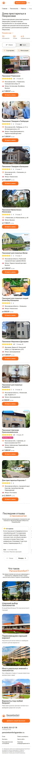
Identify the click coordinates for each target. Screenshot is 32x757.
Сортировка (10, 50)
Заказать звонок (21, 2)
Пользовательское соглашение (7, 742)
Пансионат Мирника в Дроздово (15, 341)
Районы (23, 8)
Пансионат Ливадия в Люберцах (15, 121)
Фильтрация (24, 50)
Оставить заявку (10, 95)
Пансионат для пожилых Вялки (14, 253)
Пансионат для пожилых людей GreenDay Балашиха (15, 299)
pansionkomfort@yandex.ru (13, 732)
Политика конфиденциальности (23, 742)
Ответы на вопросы (22, 736)
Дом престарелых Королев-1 (14, 480)
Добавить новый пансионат (16, 721)
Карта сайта (20, 739)
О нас (3, 736)
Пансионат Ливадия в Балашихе (15, 166)
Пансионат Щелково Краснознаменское (10, 431)
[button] (28, 65)
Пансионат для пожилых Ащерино (12, 386)
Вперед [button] (20, 558)
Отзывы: (20, 79)
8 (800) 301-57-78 (9, 727)
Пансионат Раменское (11, 76)
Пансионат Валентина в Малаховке (11, 211)
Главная (4, 8)
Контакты (4, 739)
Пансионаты (14, 8)
